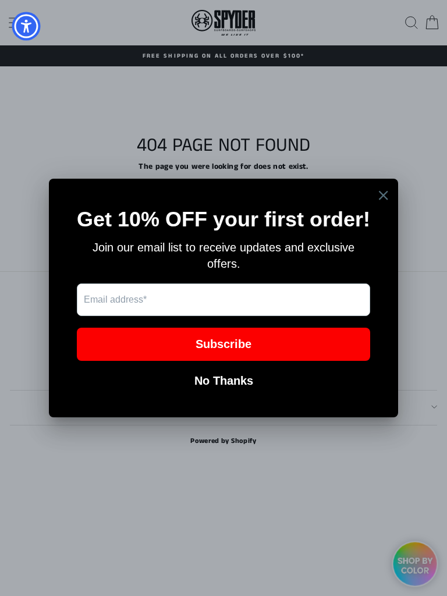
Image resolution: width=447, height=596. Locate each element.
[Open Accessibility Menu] (26, 26)
